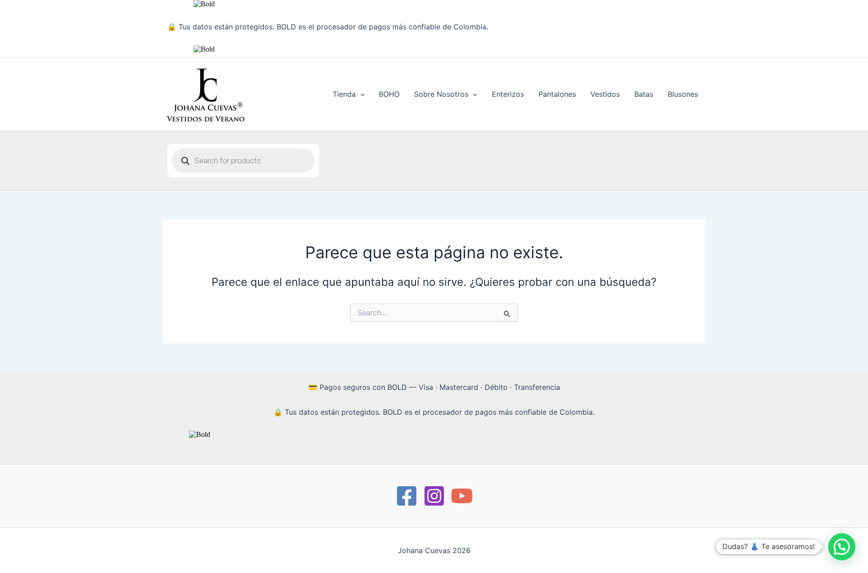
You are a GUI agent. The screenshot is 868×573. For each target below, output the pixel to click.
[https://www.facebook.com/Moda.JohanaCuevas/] (407, 496)
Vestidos (605, 94)
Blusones (683, 94)
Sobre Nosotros (441, 94)
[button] (360, 94)
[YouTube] (462, 496)
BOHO (389, 94)
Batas (643, 94)
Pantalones (557, 94)
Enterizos (508, 94)
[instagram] (434, 496)
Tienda (344, 94)
